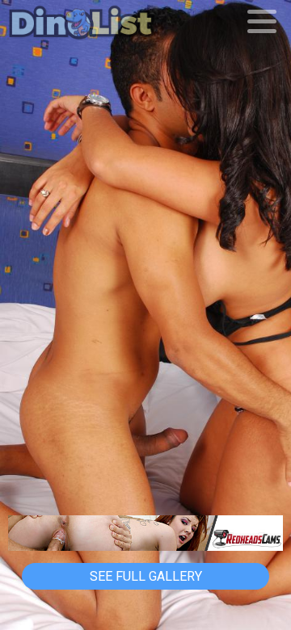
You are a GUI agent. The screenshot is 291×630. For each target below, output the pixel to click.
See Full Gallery (146, 576)
